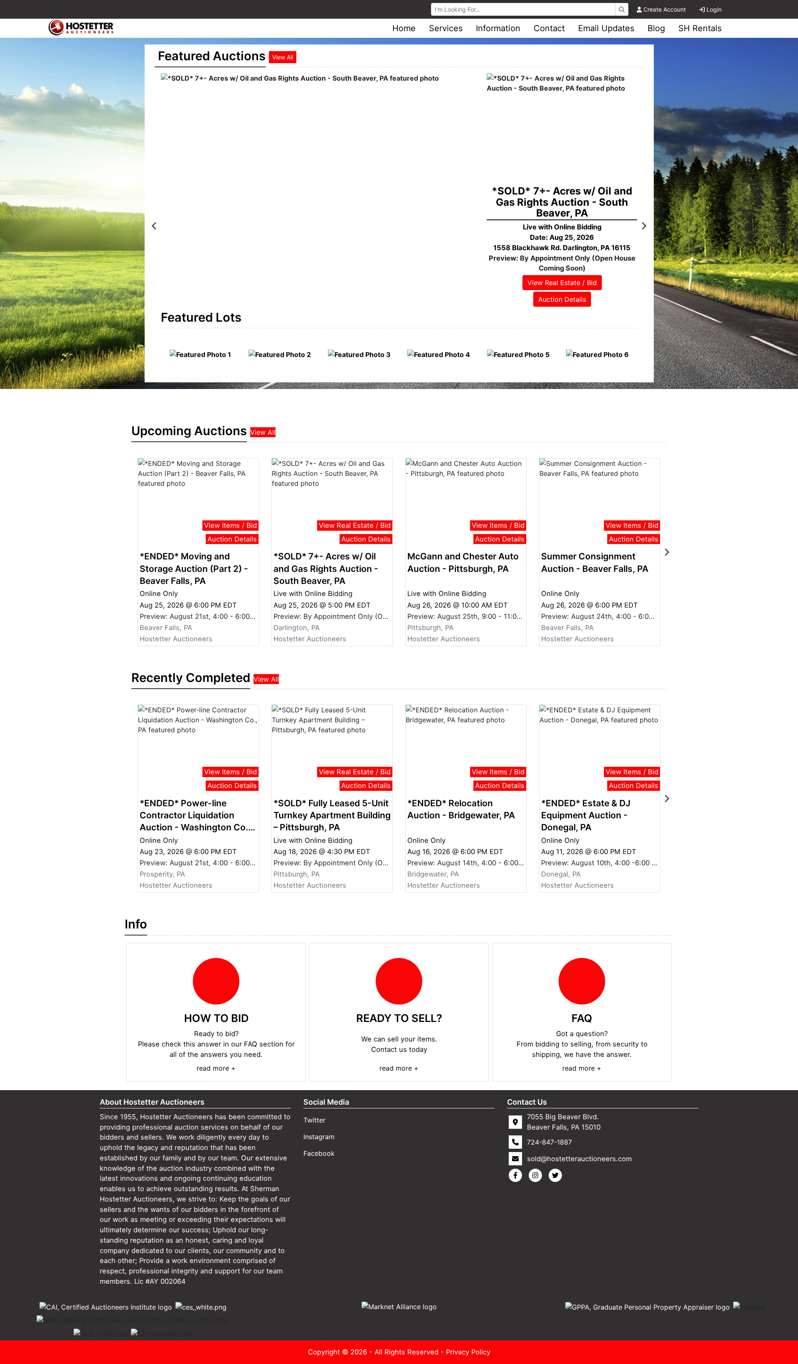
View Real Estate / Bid (562, 282)
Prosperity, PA (162, 874)
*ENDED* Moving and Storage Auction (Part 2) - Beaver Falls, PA (194, 568)
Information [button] (498, 28)
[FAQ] (582, 981)
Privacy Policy (468, 1352)
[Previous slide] (154, 226)
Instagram (319, 1137)
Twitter (314, 1120)
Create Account (664, 9)
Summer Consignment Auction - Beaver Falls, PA (594, 562)
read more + (216, 1068)
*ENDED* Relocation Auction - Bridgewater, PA (461, 809)
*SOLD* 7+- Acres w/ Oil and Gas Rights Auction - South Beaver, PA (325, 568)
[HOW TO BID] (216, 981)
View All (282, 57)
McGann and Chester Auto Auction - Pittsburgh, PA (463, 562)
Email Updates (606, 28)
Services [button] (446, 28)
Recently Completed (190, 677)
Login (714, 9)
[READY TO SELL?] (399, 981)
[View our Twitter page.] (557, 1175)
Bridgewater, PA (433, 874)
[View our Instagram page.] (537, 1175)
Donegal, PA (561, 874)
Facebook (319, 1153)
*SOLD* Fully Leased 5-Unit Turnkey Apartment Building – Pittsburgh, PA (332, 815)
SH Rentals (700, 28)
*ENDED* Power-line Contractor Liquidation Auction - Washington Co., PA (195, 816)
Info (136, 924)
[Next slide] (643, 226)
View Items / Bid (230, 525)
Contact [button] (549, 28)
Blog (656, 28)
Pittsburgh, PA (430, 627)
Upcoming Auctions (189, 430)
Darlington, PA (296, 627)
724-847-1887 (549, 1142)
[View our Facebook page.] (517, 1175)
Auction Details (562, 299)
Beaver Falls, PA (166, 627)
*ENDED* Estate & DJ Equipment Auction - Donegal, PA (586, 815)
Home (404, 28)
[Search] (621, 9)
